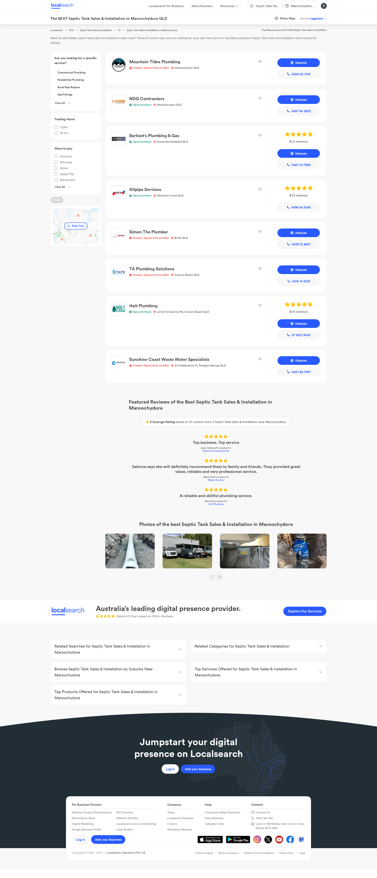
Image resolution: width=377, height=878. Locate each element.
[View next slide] (220, 577)
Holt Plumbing (216, 504)
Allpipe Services (216, 479)
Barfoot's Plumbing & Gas (216, 450)
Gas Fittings (65, 94)
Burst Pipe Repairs (69, 87)
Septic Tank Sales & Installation (96, 30)
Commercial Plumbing (71, 72)
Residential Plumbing (71, 80)
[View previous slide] (212, 577)
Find (71, 30)
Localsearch (56, 30)
